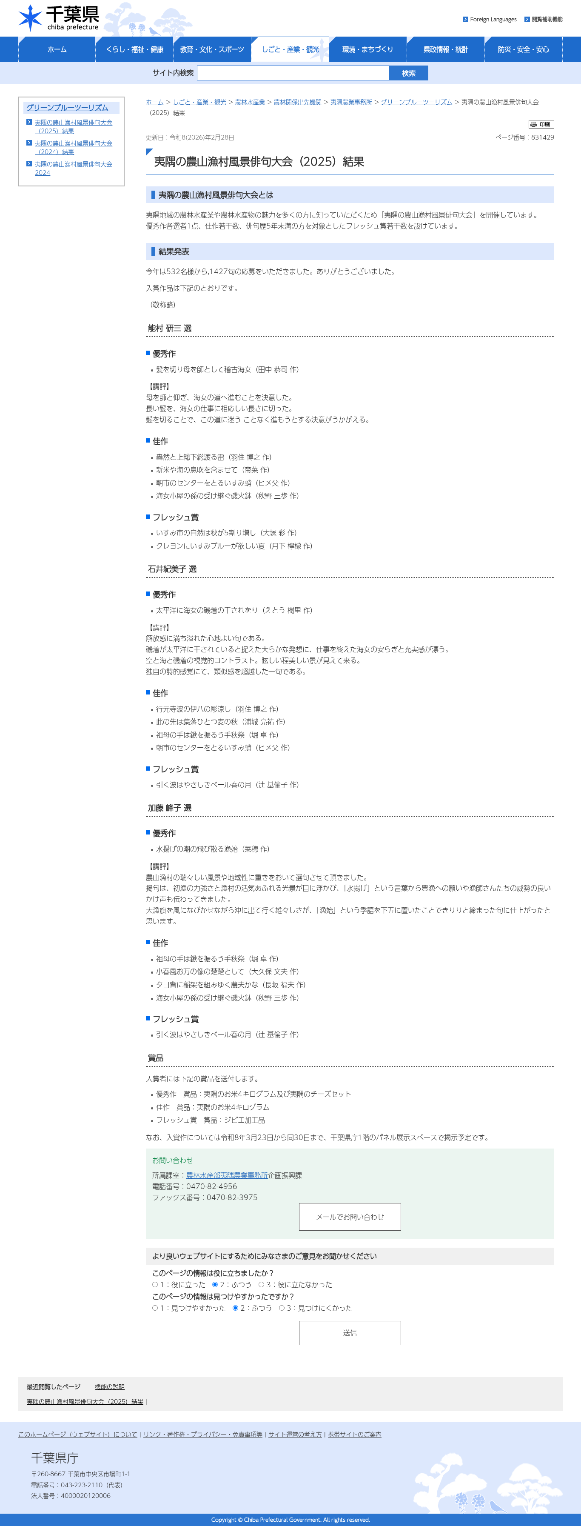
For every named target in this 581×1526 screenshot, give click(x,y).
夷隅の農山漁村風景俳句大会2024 (73, 168)
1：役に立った (182, 1284)
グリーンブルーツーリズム (67, 107)
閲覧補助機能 (547, 19)
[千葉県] (58, 18)
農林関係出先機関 (298, 101)
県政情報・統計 (446, 49)
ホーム (57, 49)
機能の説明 (110, 1386)
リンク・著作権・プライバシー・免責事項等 (202, 1434)
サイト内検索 (173, 72)
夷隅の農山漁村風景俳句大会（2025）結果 (73, 126)
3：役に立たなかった (299, 1284)
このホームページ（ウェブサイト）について (77, 1434)
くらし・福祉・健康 (134, 49)
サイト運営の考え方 (295, 1434)
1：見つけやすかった (193, 1308)
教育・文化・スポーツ (212, 49)
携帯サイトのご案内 (355, 1434)
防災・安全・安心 (523, 49)
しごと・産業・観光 (290, 49)
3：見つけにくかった (320, 1308)
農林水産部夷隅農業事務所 (227, 1175)
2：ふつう (236, 1284)
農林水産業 (250, 101)
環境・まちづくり (367, 49)
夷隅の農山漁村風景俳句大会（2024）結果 (73, 147)
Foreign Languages (493, 19)
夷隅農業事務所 (351, 101)
